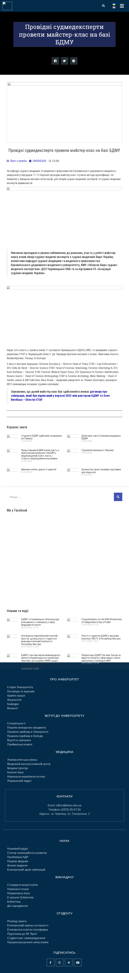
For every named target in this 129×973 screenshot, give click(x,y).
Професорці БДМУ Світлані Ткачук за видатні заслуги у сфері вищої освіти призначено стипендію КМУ (101, 658)
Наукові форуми (17, 861)
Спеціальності (16, 723)
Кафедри (13, 704)
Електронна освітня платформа (27, 929)
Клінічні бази (15, 772)
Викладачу (64, 877)
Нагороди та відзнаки (21, 691)
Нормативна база (18, 893)
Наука (64, 841)
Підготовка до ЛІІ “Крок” (22, 933)
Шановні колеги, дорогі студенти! (38, 469)
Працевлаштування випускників (28, 942)
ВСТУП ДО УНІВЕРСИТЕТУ (64, 715)
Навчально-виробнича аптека (26, 776)
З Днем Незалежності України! (97, 450)
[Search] (118, 497)
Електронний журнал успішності (27, 925)
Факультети (14, 699)
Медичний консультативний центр (28, 764)
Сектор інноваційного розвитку (27, 852)
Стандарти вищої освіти (22, 884)
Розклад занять (17, 921)
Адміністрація (16, 695)
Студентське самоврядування (26, 938)
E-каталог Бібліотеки (20, 897)
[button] (55, 61)
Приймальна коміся (19, 744)
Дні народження (17, 905)
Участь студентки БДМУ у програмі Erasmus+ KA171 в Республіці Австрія (100, 637)
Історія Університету (20, 687)
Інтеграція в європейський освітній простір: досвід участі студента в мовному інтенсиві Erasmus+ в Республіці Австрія (39, 640)
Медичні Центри (17, 768)
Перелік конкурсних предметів (26, 727)
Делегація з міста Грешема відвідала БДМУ (101, 437)
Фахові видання (17, 865)
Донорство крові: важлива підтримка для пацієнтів (101, 471)
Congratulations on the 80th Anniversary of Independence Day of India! (101, 621)
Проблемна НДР (17, 857)
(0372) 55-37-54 (71, 809)
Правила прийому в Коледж (25, 736)
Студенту (64, 913)
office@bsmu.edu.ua (68, 805)
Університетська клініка (22, 759)
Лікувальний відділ (19, 780)
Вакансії (12, 708)
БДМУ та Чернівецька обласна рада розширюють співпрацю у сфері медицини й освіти (40, 622)
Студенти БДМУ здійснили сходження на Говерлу (41, 437)
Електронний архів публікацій (26, 869)
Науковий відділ (17, 848)
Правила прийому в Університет (27, 731)
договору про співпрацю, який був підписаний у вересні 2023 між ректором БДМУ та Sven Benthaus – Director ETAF (60, 395)
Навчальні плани (18, 889)
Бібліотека (13, 901)
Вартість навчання (19, 740)
